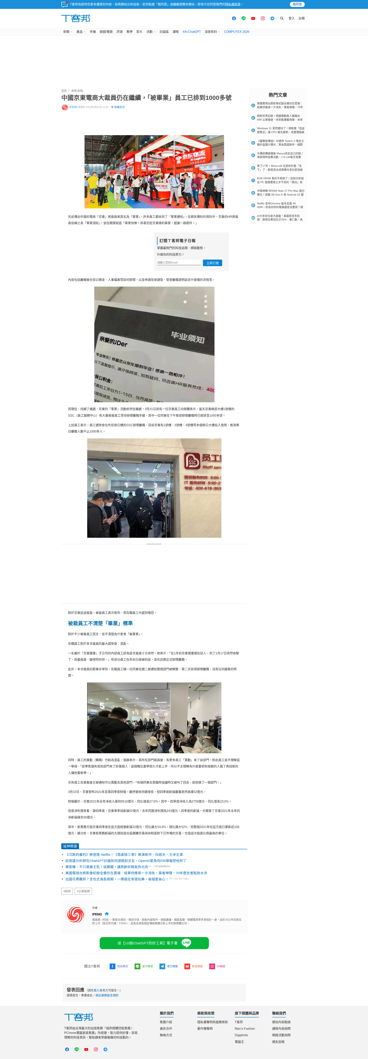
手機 (93, 31)
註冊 (302, 18)
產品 (79, 31)
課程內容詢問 (281, 1028)
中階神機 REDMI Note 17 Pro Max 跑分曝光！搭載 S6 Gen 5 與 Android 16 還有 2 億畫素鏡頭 (281, 194)
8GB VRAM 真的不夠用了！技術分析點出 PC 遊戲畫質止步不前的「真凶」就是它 (280, 182)
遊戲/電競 (106, 31)
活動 (149, 31)
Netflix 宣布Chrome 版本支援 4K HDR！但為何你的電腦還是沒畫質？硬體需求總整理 (280, 207)
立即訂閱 (212, 263)
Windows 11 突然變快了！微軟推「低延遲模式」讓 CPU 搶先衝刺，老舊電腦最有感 (281, 132)
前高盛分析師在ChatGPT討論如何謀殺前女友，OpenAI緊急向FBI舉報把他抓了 (125, 861)
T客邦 (239, 1022)
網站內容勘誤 (281, 1022)
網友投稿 (278, 1041)
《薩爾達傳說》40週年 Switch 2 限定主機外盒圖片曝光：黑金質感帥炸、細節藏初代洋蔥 (280, 144)
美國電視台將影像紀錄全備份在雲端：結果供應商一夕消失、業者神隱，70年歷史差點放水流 (136, 873)
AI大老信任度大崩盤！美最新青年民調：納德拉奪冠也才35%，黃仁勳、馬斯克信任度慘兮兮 (280, 219)
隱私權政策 (233, 4)
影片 (139, 31)
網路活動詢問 (281, 1035)
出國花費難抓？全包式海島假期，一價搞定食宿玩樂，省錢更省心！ (117, 879)
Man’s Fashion (245, 1028)
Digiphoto (241, 1035)
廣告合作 (166, 1028)
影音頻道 (197, 966)
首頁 (64, 90)
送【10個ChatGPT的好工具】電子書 (148, 943)
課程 (176, 31)
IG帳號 (221, 966)
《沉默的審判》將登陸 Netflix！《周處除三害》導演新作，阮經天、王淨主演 (124, 855)
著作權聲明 (205, 1028)
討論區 (164, 31)
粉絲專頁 (122, 966)
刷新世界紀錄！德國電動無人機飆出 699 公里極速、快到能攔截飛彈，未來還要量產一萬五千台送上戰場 (280, 119)
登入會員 (99, 990)
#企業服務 (83, 891)
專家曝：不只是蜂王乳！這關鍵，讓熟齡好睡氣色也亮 (106, 867)
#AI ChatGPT (192, 31)
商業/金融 (77, 90)
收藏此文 (119, 107)
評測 (120, 31)
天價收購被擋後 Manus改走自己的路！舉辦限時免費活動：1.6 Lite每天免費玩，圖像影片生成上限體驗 (280, 157)
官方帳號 (147, 966)
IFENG (73, 107)
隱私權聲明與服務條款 (212, 1022)
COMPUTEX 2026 (236, 31)
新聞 (66, 31)
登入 (292, 18)
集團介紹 (166, 1022)
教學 (130, 31)
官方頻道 (172, 966)
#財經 (67, 891)
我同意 (297, 4)
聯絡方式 (166, 1035)
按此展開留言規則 (106, 995)
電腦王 (239, 1041)
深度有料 (211, 31)
